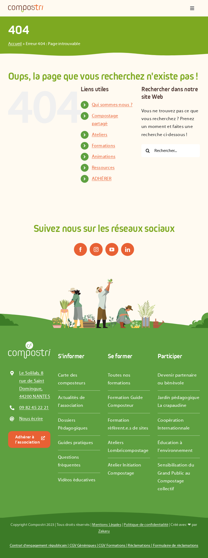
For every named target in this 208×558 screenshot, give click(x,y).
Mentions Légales (106, 525)
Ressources (103, 167)
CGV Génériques (83, 545)
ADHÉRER (102, 178)
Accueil (15, 43)
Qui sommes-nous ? (112, 104)
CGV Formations (112, 545)
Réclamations (139, 545)
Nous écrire (31, 418)
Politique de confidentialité (146, 525)
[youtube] (111, 249)
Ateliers (100, 134)
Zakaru (104, 531)
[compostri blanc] (29, 343)
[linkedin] (127, 249)
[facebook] (80, 249)
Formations (103, 145)
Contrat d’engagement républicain (38, 545)
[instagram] (96, 249)
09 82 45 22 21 (34, 407)
